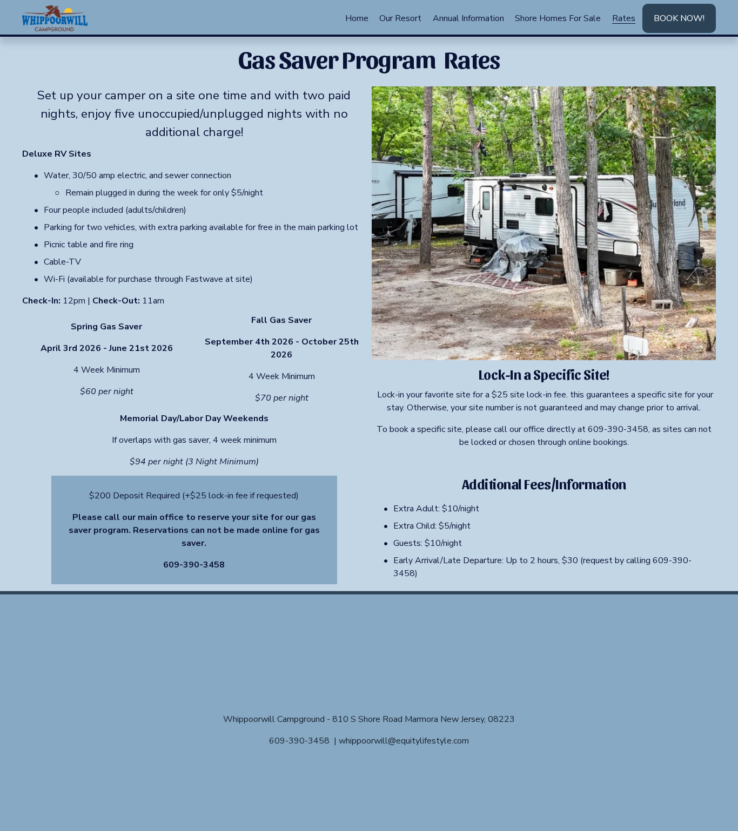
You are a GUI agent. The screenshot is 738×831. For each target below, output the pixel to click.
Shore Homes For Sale (558, 18)
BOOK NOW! (679, 18)
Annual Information (468, 18)
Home (356, 18)
